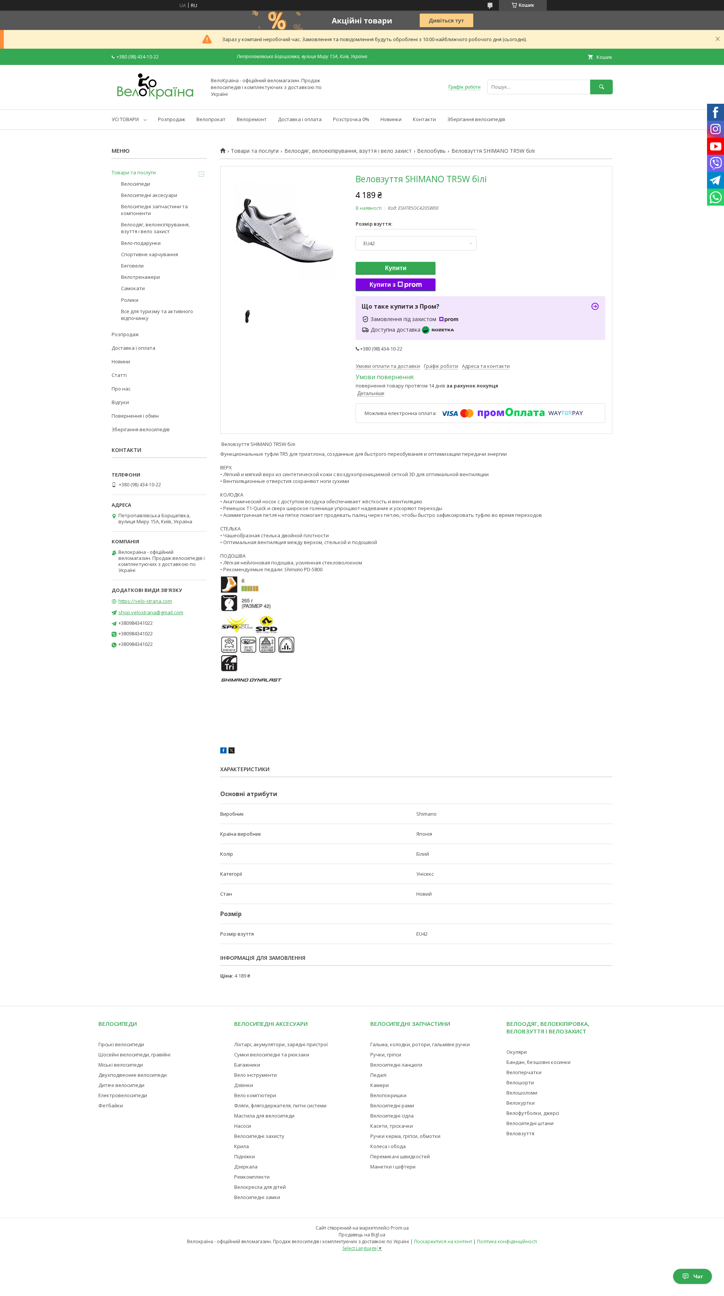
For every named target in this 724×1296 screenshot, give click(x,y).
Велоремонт (252, 119)
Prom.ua (400, 1228)
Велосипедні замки (257, 1197)
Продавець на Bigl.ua (362, 1234)
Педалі (378, 1075)
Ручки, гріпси (385, 1054)
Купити (395, 268)
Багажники (247, 1064)
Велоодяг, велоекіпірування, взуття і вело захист (348, 151)
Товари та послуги (255, 151)
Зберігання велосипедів (476, 119)
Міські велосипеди (120, 1064)
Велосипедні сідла (392, 1115)
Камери (379, 1085)
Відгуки (120, 402)
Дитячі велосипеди (121, 1085)
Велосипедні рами (392, 1105)
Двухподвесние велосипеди (132, 1075)
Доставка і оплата (300, 119)
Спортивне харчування (149, 254)
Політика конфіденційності (507, 1241)
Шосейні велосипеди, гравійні (134, 1054)
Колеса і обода (388, 1146)
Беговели (132, 265)
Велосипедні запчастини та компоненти (154, 210)
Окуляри (516, 1051)
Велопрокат (210, 119)
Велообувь (431, 151)
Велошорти (520, 1082)
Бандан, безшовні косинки (538, 1062)
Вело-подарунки (141, 243)
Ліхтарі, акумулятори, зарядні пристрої (281, 1044)
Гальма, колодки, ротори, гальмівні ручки (420, 1044)
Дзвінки (243, 1085)
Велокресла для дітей (260, 1187)
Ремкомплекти (252, 1176)
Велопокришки (388, 1095)
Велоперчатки (523, 1072)
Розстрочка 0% (351, 119)
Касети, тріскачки (391, 1125)
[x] (232, 751)
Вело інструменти (255, 1075)
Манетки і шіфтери (393, 1166)
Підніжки (244, 1156)
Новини (121, 361)
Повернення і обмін (135, 415)
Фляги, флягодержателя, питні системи (280, 1105)
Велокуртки (520, 1102)
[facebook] (223, 751)
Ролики (129, 300)
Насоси (242, 1125)
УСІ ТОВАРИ (125, 119)
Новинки (391, 119)
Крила (241, 1146)
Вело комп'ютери (255, 1095)
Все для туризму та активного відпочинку (157, 314)
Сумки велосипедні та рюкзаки (271, 1054)
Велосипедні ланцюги (396, 1064)
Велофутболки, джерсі (532, 1113)
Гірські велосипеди (121, 1044)
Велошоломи (521, 1092)
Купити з (383, 284)
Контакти (424, 119)
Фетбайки (110, 1105)
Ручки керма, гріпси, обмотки (405, 1136)
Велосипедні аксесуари (149, 195)
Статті (119, 375)
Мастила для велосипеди (264, 1115)
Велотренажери (140, 277)
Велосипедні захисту (259, 1136)
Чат (698, 1276)
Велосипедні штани (530, 1123)
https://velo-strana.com (145, 601)
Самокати (133, 288)
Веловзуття (520, 1133)
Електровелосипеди (122, 1095)
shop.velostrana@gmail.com (150, 612)
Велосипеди (135, 183)
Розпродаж (171, 119)
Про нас (121, 388)
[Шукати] (601, 87)
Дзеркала (246, 1166)
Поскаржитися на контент (443, 1241)
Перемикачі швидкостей (400, 1156)
